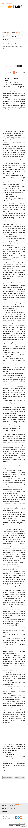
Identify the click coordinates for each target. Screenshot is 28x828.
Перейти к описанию (8, 777)
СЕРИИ (14, 36)
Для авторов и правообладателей (17, 823)
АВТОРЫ (13, 33)
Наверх (23, 826)
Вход (3, 3)
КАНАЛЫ (5, 39)
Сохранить (19, 54)
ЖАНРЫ (4, 33)
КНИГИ (4, 36)
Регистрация (9, 3)
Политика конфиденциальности (16, 825)
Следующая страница (19, 777)
